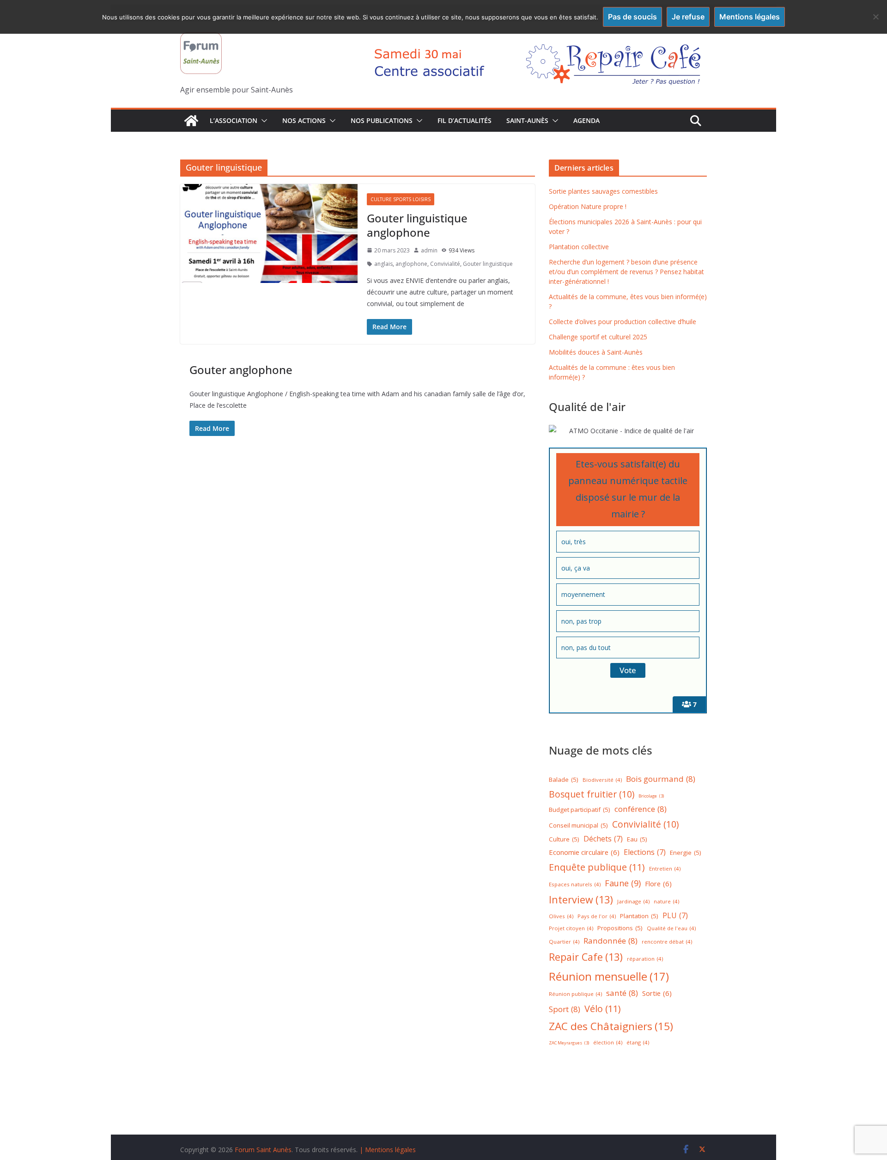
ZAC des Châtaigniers (611, 1026)
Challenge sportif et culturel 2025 (598, 336)
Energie (685, 852)
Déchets (603, 839)
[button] (262, 120)
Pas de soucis (632, 16)
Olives (561, 916)
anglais (383, 264)
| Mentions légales (387, 1149)
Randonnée (610, 940)
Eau (637, 839)
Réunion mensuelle (609, 976)
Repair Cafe (586, 957)
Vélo (602, 1008)
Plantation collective (579, 246)
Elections (645, 852)
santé (622, 993)
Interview (581, 899)
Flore (658, 883)
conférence (640, 809)
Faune (623, 883)
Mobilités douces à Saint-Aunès (596, 352)
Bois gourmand (660, 778)
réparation (645, 958)
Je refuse (688, 16)
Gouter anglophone (240, 369)
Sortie (657, 993)
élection (607, 1042)
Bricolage (651, 796)
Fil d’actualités (464, 120)
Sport (564, 1009)
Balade (563, 779)
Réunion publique (575, 993)
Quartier (564, 941)
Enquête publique (597, 867)
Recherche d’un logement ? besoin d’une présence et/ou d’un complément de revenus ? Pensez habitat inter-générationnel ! (626, 272)
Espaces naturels (575, 884)
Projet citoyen (571, 928)
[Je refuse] (875, 16)
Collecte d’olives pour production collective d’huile (622, 321)
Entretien (664, 868)
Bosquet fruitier (591, 794)
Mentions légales (749, 16)
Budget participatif (579, 809)
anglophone (411, 264)
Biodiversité (602, 779)
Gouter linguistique (488, 264)
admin (429, 250)
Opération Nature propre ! (587, 206)
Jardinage (633, 901)
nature (666, 901)
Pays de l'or (596, 916)
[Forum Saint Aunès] (191, 121)
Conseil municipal (578, 825)
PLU (675, 915)
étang (637, 1042)
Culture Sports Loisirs (401, 199)
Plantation (639, 916)
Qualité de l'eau (671, 928)
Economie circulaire (584, 852)
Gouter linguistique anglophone (417, 225)
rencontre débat (667, 941)
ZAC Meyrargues (569, 1043)
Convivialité (445, 264)
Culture (564, 839)
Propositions (620, 928)
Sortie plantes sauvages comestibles (603, 191)
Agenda (586, 120)
